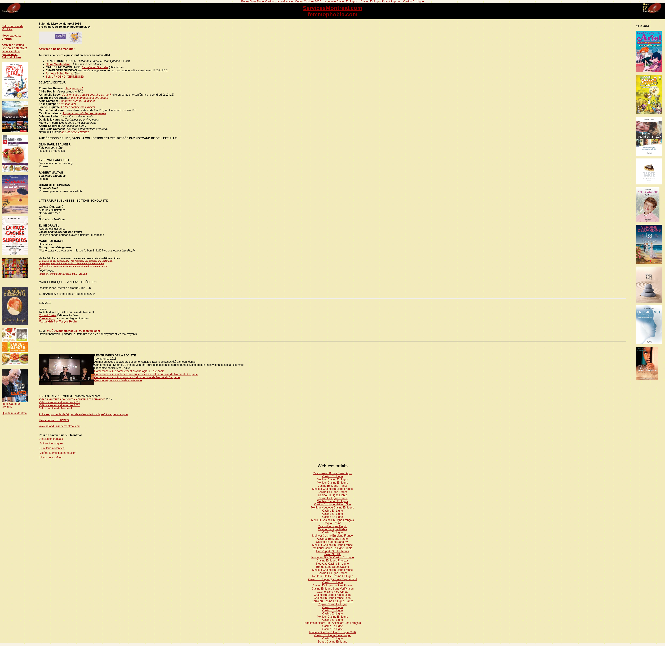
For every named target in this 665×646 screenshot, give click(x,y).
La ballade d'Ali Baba (95, 67)
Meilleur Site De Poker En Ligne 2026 (332, 632)
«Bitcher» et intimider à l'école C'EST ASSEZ (63, 274)
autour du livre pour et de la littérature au (14, 51)
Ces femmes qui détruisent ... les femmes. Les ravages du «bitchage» (76, 261)
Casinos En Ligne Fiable (332, 538)
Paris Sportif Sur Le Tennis (332, 551)
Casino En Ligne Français (333, 560)
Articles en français (51, 438)
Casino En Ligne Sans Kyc (332, 541)
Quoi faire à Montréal (14, 413)
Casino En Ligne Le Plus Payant (333, 585)
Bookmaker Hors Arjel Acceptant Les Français (332, 622)
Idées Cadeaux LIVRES (11, 405)
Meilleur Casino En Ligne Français (332, 520)
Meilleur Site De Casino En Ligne (332, 576)
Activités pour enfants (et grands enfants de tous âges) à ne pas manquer (83, 414)
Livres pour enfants (51, 457)
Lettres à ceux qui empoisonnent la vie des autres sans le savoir (73, 266)
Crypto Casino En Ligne (332, 604)
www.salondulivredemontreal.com (59, 426)
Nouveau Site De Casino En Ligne (332, 557)
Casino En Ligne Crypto (332, 526)
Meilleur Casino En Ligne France (332, 488)
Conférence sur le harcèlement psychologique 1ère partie (129, 371)
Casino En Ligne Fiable (332, 495)
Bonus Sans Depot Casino (332, 566)
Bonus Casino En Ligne (332, 641)
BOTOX (43, 268)
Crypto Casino (332, 523)
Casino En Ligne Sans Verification (333, 588)
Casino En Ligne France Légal (332, 594)
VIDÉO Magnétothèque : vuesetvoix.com (73, 330)
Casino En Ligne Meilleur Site (332, 504)
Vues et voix (47, 318)
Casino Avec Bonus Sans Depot (332, 473)
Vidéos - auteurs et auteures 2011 (59, 402)
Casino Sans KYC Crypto (332, 591)
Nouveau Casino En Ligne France (332, 601)
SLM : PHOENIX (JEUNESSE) (65, 76)
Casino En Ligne (332, 476)
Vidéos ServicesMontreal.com (57, 452)
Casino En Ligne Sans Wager (332, 635)
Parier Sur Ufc (332, 554)
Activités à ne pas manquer (56, 48)
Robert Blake (47, 315)
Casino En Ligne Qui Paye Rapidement (332, 579)
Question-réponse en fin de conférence (118, 380)
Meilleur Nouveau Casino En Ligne (332, 507)
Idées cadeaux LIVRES (11, 37)
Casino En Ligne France (333, 485)
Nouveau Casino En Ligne (332, 563)
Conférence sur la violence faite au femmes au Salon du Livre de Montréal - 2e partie (146, 374)
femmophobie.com (332, 14)
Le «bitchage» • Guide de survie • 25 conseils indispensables (71, 263)
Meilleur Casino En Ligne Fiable (332, 548)
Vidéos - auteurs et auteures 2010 (59, 405)
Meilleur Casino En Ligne (332, 479)
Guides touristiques (51, 443)
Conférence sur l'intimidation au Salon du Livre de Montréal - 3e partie (137, 377)
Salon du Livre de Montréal (55, 408)
